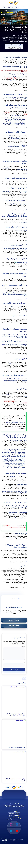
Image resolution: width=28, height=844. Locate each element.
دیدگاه (23, 646)
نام (24, 662)
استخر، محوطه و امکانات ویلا (13, 48)
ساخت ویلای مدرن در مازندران (12, 77)
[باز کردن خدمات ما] (20, 7)
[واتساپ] (4, 839)
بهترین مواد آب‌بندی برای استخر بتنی (16, 747)
